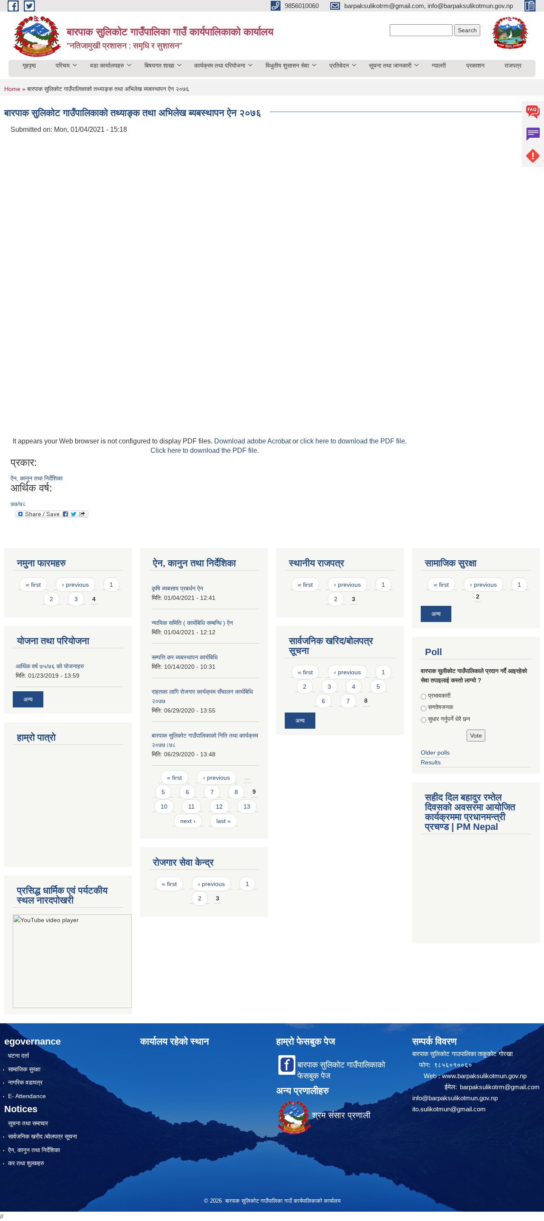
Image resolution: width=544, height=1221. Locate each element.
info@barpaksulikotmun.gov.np (455, 1098)
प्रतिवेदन (339, 65)
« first (33, 584)
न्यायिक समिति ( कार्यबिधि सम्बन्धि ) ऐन (192, 622)
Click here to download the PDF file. (204, 450)
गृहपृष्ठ (29, 65)
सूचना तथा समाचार (28, 1123)
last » (223, 821)
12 (219, 806)
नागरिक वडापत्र (25, 1082)
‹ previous (75, 584)
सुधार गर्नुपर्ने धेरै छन (449, 719)
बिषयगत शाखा (159, 65)
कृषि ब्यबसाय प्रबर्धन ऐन (177, 588)
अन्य (28, 699)
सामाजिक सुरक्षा (24, 1069)
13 (247, 806)
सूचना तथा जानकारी (390, 65)
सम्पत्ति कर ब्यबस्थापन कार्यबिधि (185, 657)
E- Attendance (27, 1096)
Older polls (435, 752)
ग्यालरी (439, 65)
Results (431, 762)
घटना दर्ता (18, 1055)
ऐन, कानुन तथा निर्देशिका (36, 478)
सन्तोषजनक (440, 707)
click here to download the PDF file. (353, 441)
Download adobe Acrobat (253, 441)
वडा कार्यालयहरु (107, 65)
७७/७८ (18, 503)
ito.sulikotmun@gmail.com (449, 1109)
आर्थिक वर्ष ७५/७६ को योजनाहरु (50, 666)
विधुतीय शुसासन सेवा (287, 65)
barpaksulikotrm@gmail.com (500, 1086)
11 (191, 806)
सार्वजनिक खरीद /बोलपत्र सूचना (42, 1136)
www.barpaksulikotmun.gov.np (485, 1075)
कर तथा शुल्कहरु (26, 1163)
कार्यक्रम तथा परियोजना (219, 65)
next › (188, 821)
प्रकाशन (475, 65)
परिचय (63, 65)
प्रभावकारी (439, 695)
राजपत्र (512, 65)
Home (12, 88)
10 (164, 806)
